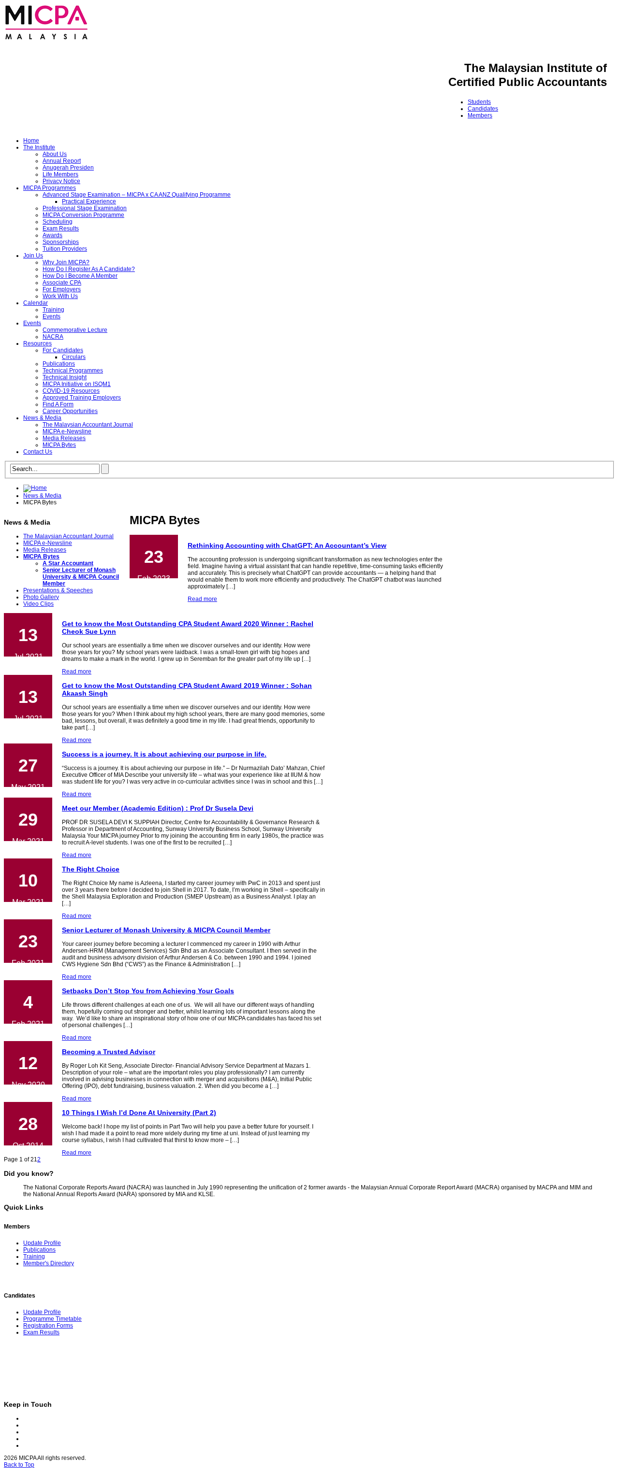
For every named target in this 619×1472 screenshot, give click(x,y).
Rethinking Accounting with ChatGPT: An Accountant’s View (287, 545)
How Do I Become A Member (80, 275)
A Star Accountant (68, 563)
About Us (55, 154)
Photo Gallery (41, 597)
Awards (52, 235)
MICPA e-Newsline (67, 431)
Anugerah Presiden (68, 167)
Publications (59, 363)
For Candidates (63, 350)
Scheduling (58, 221)
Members (480, 115)
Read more (202, 599)
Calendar (35, 303)
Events (51, 316)
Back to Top (19, 1464)
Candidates (483, 108)
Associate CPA (62, 282)
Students (479, 102)
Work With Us (60, 296)
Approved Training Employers (82, 397)
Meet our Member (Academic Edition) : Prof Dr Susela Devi (157, 808)
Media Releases (64, 438)
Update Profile (42, 1243)
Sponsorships (61, 242)
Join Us (33, 255)
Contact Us (37, 451)
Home (31, 140)
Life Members (60, 174)
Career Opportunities (70, 411)
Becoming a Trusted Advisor (108, 1052)
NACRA (53, 336)
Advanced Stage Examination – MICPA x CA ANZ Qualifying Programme (137, 194)
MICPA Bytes (59, 445)
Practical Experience (89, 201)
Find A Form (58, 404)
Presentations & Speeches (58, 590)
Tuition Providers (65, 248)
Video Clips (38, 603)
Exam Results (61, 228)
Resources (37, 343)
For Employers (62, 289)
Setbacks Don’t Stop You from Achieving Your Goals (148, 991)
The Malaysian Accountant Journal (88, 424)
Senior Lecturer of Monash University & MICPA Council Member (81, 577)
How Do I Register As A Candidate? (89, 269)
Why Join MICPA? (66, 262)
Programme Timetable (52, 1318)
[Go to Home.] (35, 488)
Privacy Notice (61, 181)
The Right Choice (90, 869)
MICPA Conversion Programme (83, 215)
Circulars (74, 357)
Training (53, 309)
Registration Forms (48, 1325)
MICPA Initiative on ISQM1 (77, 384)
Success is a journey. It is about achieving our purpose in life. (164, 754)
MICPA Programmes (49, 188)
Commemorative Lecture (75, 330)
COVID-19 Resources (71, 390)
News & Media (42, 417)
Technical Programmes (73, 370)
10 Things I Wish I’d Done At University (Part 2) (139, 1112)
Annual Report (62, 160)
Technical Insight (65, 377)
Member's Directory (48, 1263)
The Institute (39, 147)
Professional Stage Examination (85, 208)
